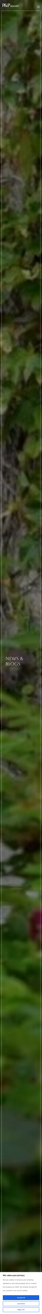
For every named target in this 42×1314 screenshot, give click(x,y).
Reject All (21, 1310)
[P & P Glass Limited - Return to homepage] (10, 5)
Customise (21, 1304)
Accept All (21, 1298)
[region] (21, 1293)
